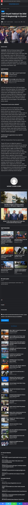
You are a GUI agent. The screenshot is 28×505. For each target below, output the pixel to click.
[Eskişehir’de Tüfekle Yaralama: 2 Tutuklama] (5, 420)
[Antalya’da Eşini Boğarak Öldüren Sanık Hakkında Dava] (21, 264)
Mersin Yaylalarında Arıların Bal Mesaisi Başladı (17, 436)
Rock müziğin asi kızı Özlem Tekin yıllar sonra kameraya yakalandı (17, 336)
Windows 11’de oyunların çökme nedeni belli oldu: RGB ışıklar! (17, 378)
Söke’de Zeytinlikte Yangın (16, 424)
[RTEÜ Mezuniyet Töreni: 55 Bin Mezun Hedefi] (21, 234)
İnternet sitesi (4, 309)
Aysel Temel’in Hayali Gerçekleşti (17, 406)
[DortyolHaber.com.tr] (14, 4)
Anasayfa (4, 8)
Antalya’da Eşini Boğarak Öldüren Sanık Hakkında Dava (20, 271)
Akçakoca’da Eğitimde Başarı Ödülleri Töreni (17, 442)
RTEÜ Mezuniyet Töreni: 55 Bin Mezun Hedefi (21, 240)
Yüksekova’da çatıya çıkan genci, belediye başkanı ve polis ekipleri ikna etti (6, 241)
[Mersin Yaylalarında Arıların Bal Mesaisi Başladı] (5, 437)
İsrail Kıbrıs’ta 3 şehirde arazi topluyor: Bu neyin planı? (16, 354)
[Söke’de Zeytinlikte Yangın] (5, 425)
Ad (2, 299)
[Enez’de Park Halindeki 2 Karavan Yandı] (7, 264)
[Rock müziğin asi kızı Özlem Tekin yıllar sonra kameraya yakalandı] (4, 80)
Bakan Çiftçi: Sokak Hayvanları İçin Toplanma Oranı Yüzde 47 (18, 413)
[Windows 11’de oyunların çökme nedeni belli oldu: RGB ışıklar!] (5, 379)
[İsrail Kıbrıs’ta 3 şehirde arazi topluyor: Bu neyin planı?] (5, 355)
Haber (8, 8)
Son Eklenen (14, 326)
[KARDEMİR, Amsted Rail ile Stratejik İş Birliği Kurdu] (5, 350)
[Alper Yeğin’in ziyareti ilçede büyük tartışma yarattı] (4, 74)
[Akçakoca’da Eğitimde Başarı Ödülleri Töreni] (5, 443)
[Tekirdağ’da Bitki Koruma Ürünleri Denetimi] (5, 402)
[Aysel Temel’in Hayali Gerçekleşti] (5, 408)
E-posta (3, 304)
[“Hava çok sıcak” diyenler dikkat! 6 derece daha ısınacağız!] (7, 250)
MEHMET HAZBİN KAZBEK (8, 21)
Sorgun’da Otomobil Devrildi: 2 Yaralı (19, 255)
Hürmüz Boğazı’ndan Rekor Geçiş (17, 383)
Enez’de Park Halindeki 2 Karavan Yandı (6, 270)
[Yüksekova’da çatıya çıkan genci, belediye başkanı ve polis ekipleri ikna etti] (7, 234)
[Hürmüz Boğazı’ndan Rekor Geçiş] (5, 385)
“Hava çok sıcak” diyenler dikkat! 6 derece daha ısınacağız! (7, 256)
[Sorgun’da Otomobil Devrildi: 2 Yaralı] (21, 250)
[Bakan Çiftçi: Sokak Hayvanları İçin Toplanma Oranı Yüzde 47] (5, 414)
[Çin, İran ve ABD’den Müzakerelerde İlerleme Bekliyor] (5, 431)
